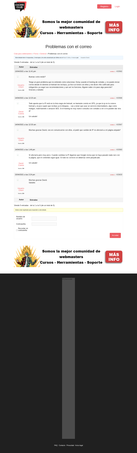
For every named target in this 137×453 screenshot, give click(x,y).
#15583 (119, 150)
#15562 (119, 71)
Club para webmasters (23, 54)
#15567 (119, 125)
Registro (104, 6)
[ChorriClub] (20, 6)
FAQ (55, 445)
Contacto (62, 445)
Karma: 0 (112, 71)
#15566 (119, 98)
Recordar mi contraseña (23, 229)
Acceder (115, 235)
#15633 (119, 175)
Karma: (20, 90)
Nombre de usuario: (20, 218)
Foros (36, 54)
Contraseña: (21, 224)
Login (117, 6)
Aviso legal (79, 445)
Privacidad (70, 445)
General (43, 54)
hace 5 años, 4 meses (69, 57)
